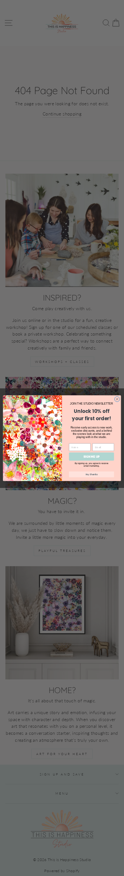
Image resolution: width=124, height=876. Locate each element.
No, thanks (92, 474)
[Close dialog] (117, 399)
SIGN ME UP (91, 456)
